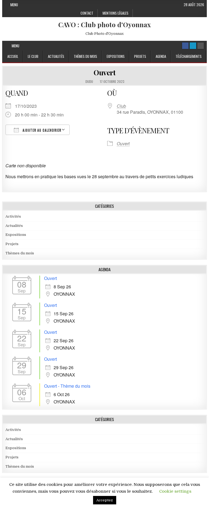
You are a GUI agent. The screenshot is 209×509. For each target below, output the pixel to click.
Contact (87, 13)
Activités (13, 216)
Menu (14, 4)
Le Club (33, 56)
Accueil (12, 56)
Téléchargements (189, 56)
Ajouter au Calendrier (41, 130)
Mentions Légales (115, 13)
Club (121, 106)
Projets (140, 56)
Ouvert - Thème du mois (67, 386)
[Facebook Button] (185, 45)
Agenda (161, 56)
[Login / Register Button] (193, 45)
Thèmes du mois (85, 56)
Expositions (116, 56)
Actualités (56, 56)
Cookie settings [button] (175, 491)
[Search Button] (200, 45)
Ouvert (104, 72)
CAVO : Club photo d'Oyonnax (104, 24)
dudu (89, 81)
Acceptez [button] (104, 500)
